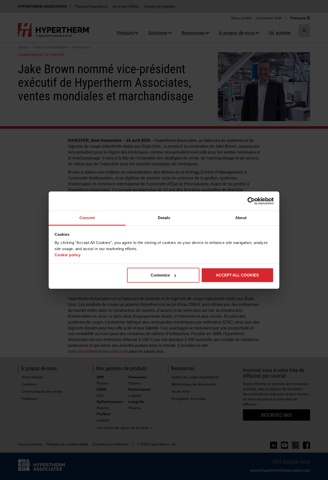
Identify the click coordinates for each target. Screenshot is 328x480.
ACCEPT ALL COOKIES (237, 275)
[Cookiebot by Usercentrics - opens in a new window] (251, 201)
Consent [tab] (87, 218)
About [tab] (241, 218)
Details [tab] (164, 218)
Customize (160, 275)
